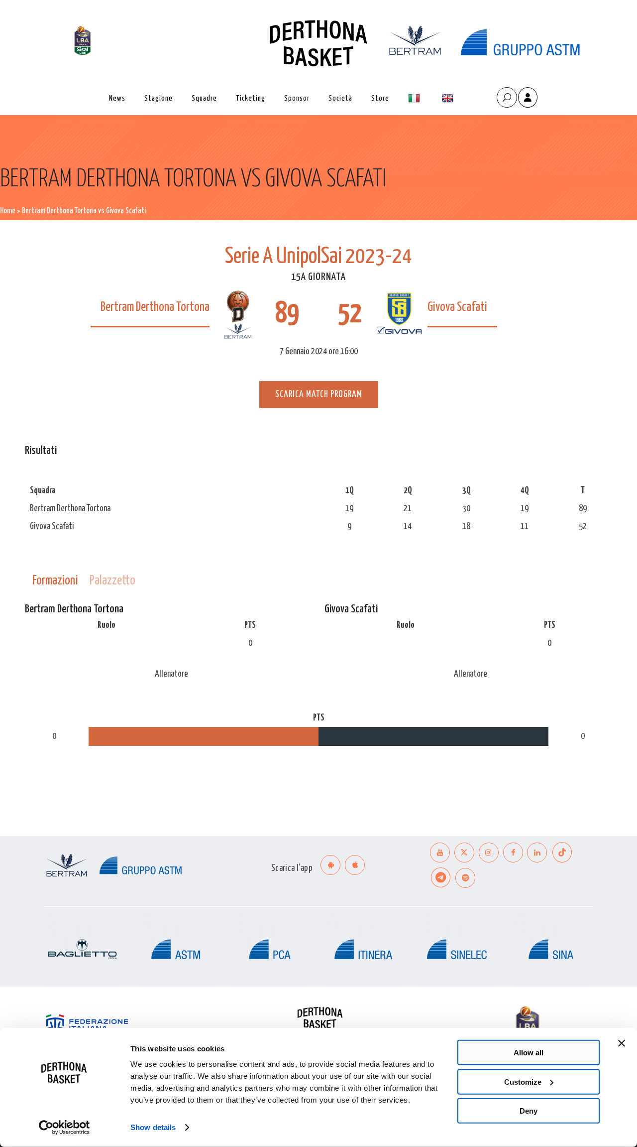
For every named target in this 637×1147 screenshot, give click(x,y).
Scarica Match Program (318, 394)
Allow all (528, 1052)
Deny (528, 1111)
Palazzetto (112, 580)
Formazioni (55, 580)
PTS (250, 625)
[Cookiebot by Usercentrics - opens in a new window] (64, 1127)
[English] (448, 98)
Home (7, 211)
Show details (153, 1127)
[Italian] (415, 98)
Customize (522, 1081)
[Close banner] (621, 1043)
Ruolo (106, 625)
